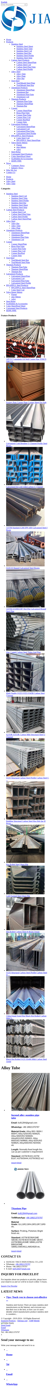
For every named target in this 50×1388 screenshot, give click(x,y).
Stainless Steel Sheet (24, 46)
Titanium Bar (21, 106)
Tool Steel (15, 81)
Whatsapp (5, 1330)
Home (8, 39)
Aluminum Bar (22, 92)
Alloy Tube (21, 74)
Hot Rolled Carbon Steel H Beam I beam (22, 932)
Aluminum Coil (22, 97)
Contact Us (10, 172)
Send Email (5, 1325)
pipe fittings (21, 147)
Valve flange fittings (19, 143)
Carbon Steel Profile (24, 69)
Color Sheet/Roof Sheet (21, 156)
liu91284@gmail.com (27, 1213)
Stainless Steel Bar (23, 53)
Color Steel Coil (22, 138)
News (8, 163)
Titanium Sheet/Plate (24, 104)
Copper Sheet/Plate (24, 110)
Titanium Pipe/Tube (24, 101)
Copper (14, 108)
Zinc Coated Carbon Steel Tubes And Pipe (23, 652)
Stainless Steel (17, 44)
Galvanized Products (19, 124)
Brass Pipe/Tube (23, 113)
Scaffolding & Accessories (22, 159)
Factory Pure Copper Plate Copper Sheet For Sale (26, 402)
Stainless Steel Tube (24, 49)
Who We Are (11, 170)
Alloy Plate (21, 76)
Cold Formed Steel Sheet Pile (18, 896)
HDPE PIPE (16, 161)
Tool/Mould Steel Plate (25, 83)
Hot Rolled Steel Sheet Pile (17, 864)
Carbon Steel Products (20, 60)
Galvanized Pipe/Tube (25, 131)
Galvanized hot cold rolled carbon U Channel (24, 487)
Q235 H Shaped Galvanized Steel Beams (23, 568)
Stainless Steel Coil (24, 51)
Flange (19, 145)
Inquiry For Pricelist (9, 1286)
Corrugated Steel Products (21, 154)
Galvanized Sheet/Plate (25, 127)
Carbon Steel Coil (23, 65)
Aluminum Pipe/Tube (25, 94)
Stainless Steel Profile (25, 55)
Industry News (17, 168)
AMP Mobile (34, 1321)
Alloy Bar (20, 78)
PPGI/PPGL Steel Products (22, 136)
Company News (17, 165)
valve (18, 149)
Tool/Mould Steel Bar (25, 85)
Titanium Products (18, 99)
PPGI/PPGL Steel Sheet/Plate (28, 140)
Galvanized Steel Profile (26, 133)
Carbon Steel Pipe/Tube (26, 67)
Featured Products (8, 1321)
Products (9, 42)
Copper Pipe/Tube (23, 115)
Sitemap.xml (22, 1321)
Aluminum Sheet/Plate (25, 90)
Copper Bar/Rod (23, 120)
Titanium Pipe (18, 1208)
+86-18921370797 (22, 1264)
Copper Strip (21, 122)
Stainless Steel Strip (24, 58)
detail (19, 1163)
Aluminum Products (19, 88)
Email (3, 1328)
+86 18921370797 (34, 1218)
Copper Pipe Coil (23, 117)
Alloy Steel (15, 72)
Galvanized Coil (23, 129)
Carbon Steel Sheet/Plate (26, 62)
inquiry (14, 1163)
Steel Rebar (16, 152)
